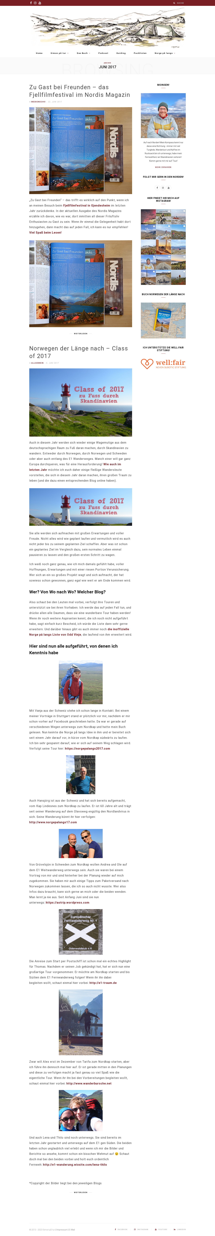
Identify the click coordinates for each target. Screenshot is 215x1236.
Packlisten (140, 53)
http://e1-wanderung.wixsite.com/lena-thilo (75, 1164)
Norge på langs (164, 53)
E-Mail (72, 1230)
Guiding (121, 53)
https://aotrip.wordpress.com (67, 902)
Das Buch (82, 53)
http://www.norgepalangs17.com (53, 822)
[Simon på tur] (107, 28)
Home (39, 53)
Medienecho (38, 102)
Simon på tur (58, 53)
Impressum (62, 1230)
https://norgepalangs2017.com (87, 748)
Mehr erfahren (163, 167)
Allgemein (37, 363)
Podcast (103, 53)
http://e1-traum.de (103, 983)
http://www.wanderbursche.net (89, 1083)
